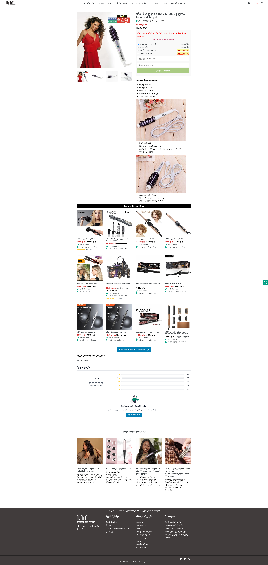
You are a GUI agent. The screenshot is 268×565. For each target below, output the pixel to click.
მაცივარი (139, 541)
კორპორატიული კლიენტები (117, 528)
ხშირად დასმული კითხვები (175, 531)
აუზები (165, 3)
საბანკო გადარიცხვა (147, 50)
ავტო (133, 3)
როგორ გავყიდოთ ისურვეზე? (176, 535)
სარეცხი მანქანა (142, 544)
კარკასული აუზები (143, 535)
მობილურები (122, 3)
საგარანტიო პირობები (174, 525)
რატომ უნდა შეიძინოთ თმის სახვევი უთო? (88, 469)
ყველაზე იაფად (177, 3)
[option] (81, 77)
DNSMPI (168, 538)
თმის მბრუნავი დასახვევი (118, 468)
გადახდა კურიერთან (147, 44)
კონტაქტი (110, 531)
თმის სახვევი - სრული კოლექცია (132, 349)
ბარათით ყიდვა (145, 53)
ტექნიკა (101, 3)
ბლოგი (109, 525)
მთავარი (111, 511)
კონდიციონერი (142, 538)
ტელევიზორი (141, 547)
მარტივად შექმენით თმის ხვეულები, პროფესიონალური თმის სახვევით (177, 472)
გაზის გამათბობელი (144, 531)
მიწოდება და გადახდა (174, 528)
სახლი (110, 3)
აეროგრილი (141, 525)
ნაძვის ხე (139, 522)
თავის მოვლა (144, 3)
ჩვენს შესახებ (111, 522)
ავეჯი (156, 3)
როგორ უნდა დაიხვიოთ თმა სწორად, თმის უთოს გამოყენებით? (148, 471)
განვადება (143, 47)
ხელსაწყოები (88, 3)
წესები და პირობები (173, 522)
